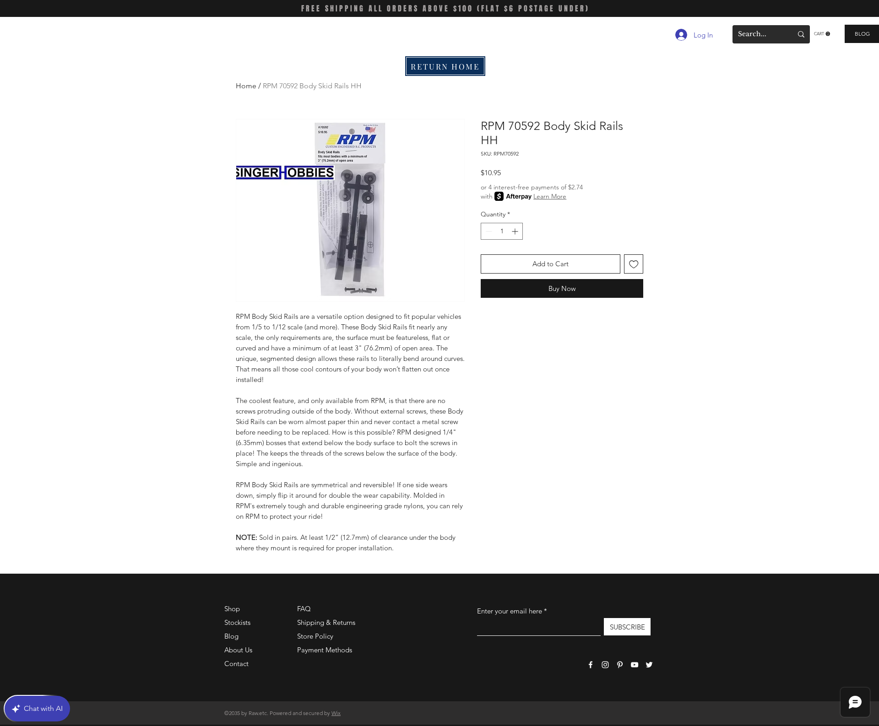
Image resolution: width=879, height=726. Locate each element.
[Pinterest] (619, 664)
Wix (336, 713)
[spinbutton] (502, 231)
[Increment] (515, 231)
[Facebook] (590, 664)
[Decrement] (488, 231)
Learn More (549, 196)
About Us (238, 649)
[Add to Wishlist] (634, 264)
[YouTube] (634, 664)
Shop (232, 608)
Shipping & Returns (326, 622)
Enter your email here (509, 611)
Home (246, 85)
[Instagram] (605, 664)
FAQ (304, 608)
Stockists (237, 622)
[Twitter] (649, 664)
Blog (231, 636)
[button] (822, 34)
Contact (236, 663)
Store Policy (315, 636)
